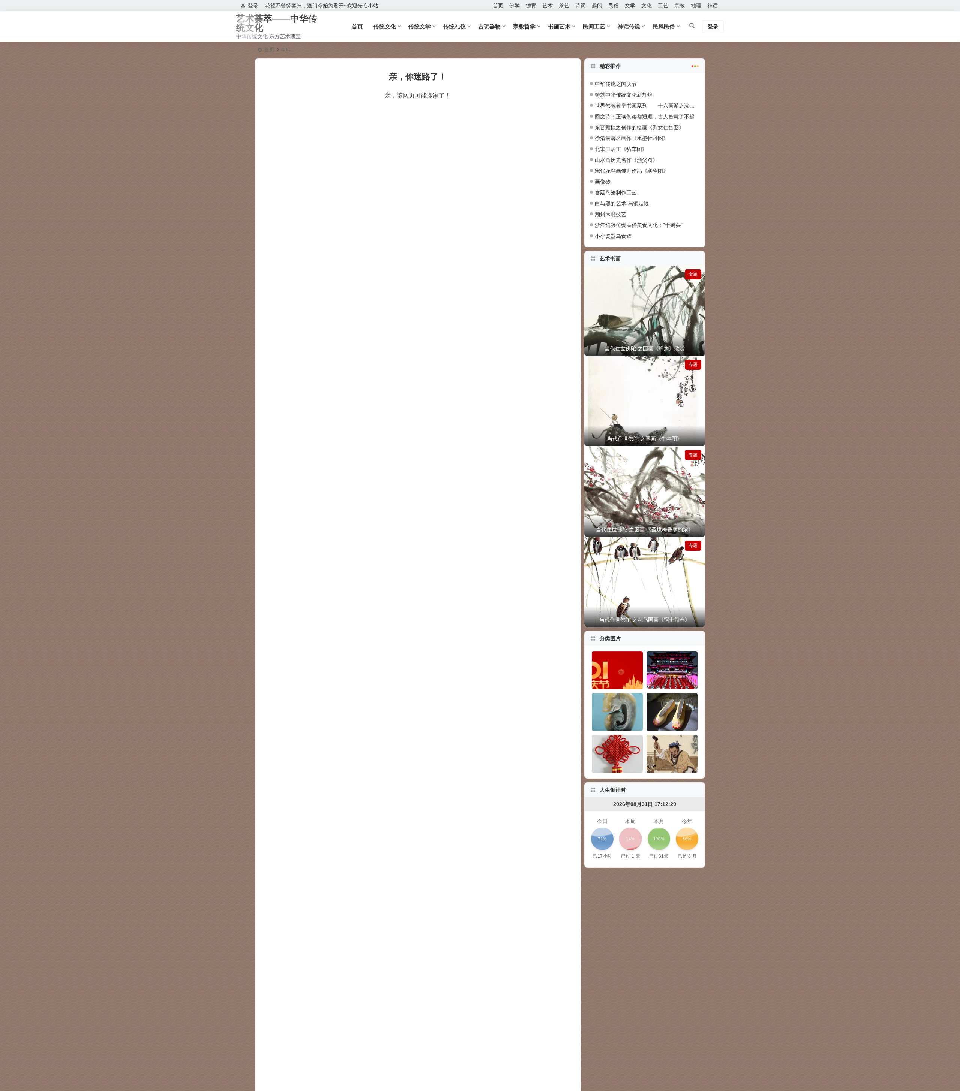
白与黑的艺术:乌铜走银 (622, 203)
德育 (531, 6)
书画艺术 (559, 26)
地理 (696, 6)
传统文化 (385, 26)
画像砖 (602, 182)
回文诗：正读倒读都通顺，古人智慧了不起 (644, 117)
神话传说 (629, 26)
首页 (498, 6)
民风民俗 (663, 26)
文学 (630, 6)
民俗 (613, 6)
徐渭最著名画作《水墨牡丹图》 (631, 138)
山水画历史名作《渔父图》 (626, 160)
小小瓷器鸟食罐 (613, 236)
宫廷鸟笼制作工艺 (616, 193)
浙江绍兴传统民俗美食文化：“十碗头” (638, 225)
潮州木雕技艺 (610, 214)
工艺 (663, 6)
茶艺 (564, 6)
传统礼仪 (454, 26)
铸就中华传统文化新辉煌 (623, 95)
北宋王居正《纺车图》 (621, 149)
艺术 (547, 6)
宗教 (679, 6)
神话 (712, 6)
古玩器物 (489, 26)
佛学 (514, 6)
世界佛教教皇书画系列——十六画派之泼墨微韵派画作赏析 (663, 106)
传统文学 (419, 26)
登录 (253, 6)
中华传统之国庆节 (616, 84)
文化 (646, 6)
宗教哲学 (524, 26)
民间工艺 (594, 26)
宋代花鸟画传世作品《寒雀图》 (631, 171)
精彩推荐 (610, 66)
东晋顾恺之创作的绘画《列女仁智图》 (639, 127)
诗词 (580, 6)
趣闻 (597, 6)
